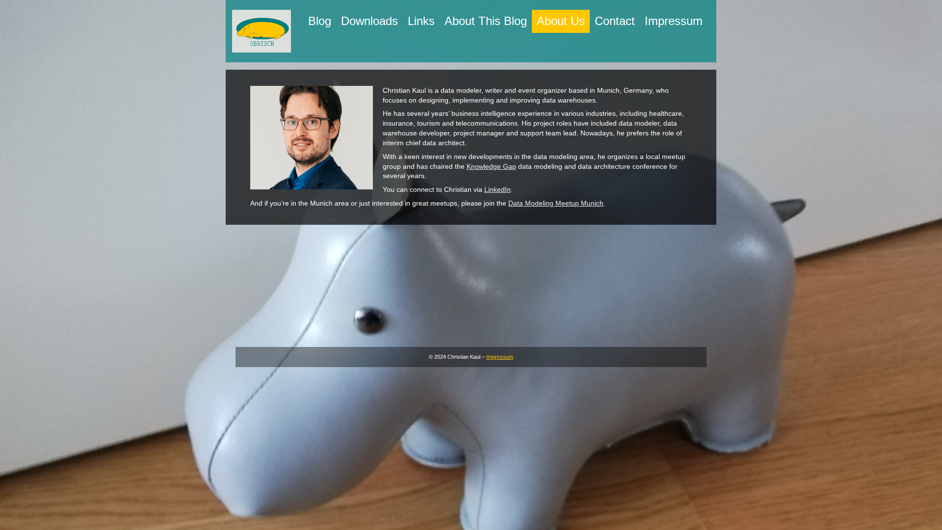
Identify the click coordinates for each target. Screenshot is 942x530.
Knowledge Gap (491, 166)
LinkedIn (497, 189)
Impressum (499, 357)
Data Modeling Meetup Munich (555, 203)
